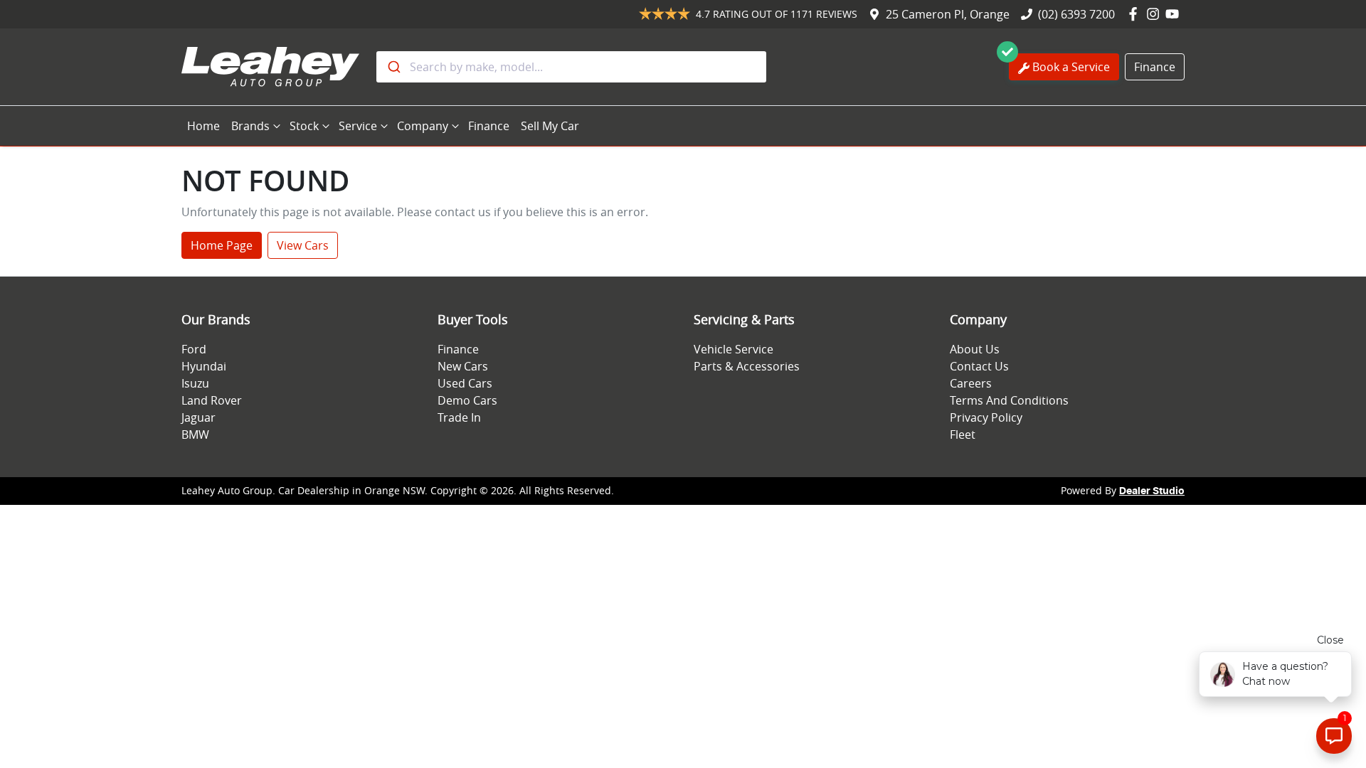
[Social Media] (1135, 14)
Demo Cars (467, 400)
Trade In (459, 417)
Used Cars (465, 383)
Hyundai (203, 366)
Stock (304, 126)
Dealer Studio (1152, 491)
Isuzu (195, 383)
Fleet (962, 434)
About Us (975, 349)
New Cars (463, 366)
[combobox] (571, 66)
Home (203, 126)
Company (422, 126)
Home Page (222, 245)
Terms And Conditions (1009, 400)
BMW (195, 434)
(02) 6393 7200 (1076, 14)
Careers (971, 383)
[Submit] (393, 66)
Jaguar (198, 417)
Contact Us (979, 366)
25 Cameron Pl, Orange (948, 14)
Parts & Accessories (747, 366)
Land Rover (211, 400)
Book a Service (1071, 67)
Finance (1154, 67)
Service (358, 126)
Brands (250, 126)
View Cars (303, 245)
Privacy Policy (986, 417)
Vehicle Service (733, 349)
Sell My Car (550, 126)
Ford (193, 349)
